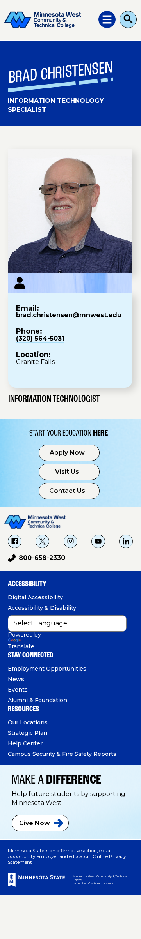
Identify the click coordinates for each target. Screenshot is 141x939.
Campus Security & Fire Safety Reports (62, 753)
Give (34, 823)
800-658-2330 (36, 559)
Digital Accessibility (35, 597)
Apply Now (67, 452)
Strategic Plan (27, 732)
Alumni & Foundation (37, 700)
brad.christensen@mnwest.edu (68, 315)
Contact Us (67, 490)
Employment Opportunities (47, 668)
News (16, 679)
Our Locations (28, 722)
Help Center (25, 743)
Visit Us (67, 471)
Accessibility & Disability (42, 607)
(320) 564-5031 (40, 338)
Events (18, 689)
